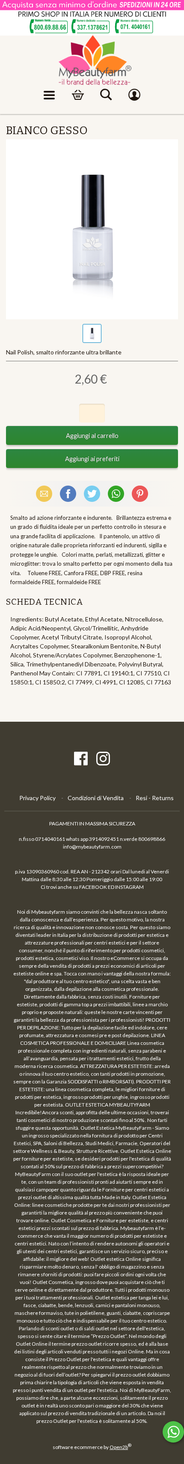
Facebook (68, 493)
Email (44, 493)
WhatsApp (116, 493)
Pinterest (140, 493)
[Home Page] (92, 60)
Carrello (77, 95)
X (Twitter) (92, 493)
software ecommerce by (92, 1447)
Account (134, 95)
